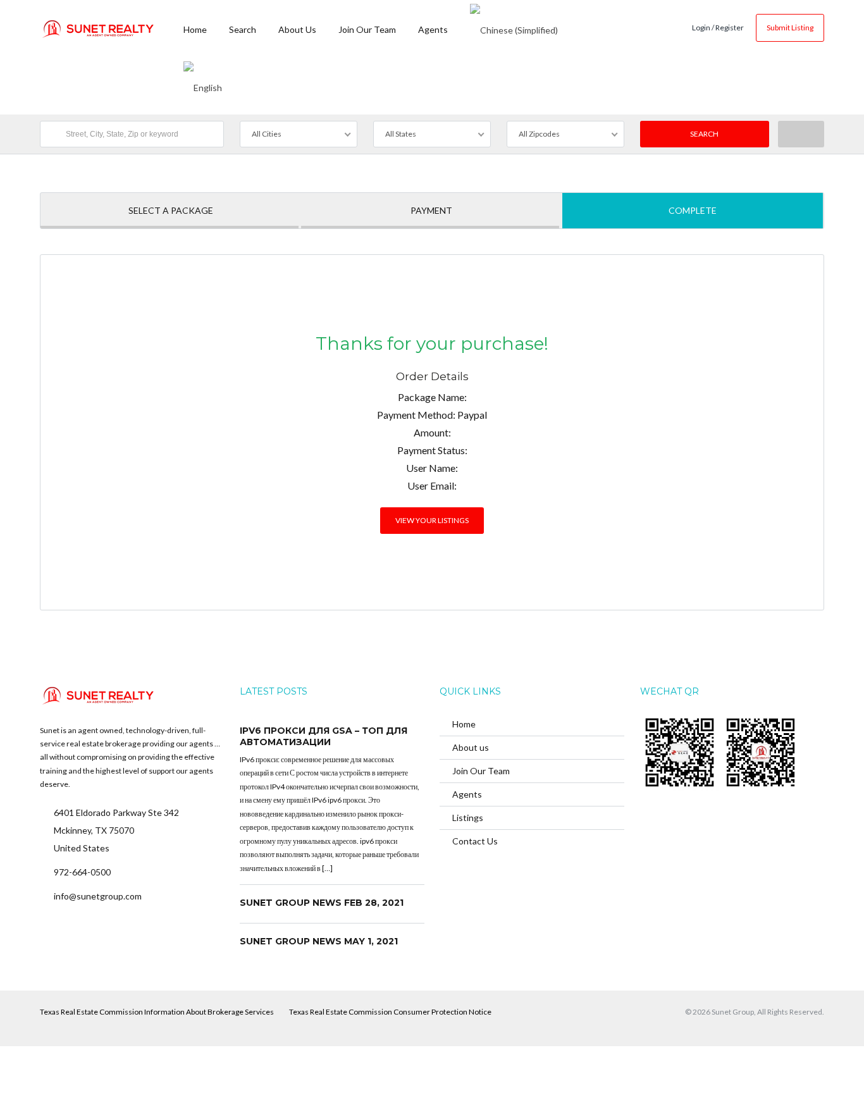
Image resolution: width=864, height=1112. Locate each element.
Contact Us (475, 841)
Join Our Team (367, 29)
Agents (433, 29)
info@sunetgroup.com (98, 896)
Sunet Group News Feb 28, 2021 (322, 902)
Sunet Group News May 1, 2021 (319, 941)
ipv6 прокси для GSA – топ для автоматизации (323, 736)
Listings (467, 817)
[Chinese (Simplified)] (514, 28)
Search (242, 29)
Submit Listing (790, 27)
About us (297, 29)
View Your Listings (432, 520)
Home (195, 29)
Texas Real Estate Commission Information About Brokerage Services (157, 1011)
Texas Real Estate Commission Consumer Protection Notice (390, 1011)
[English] (202, 85)
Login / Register (718, 27)
